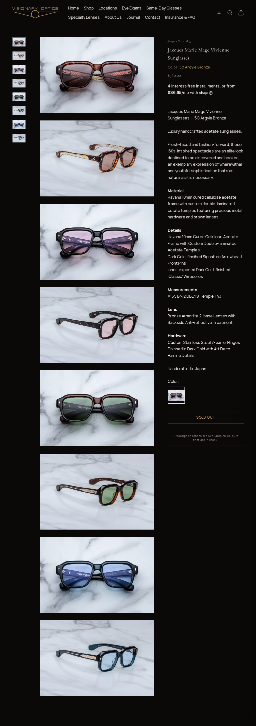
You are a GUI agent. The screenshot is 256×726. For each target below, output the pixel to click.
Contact (152, 17)
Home (73, 8)
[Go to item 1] (19, 42)
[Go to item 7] (19, 124)
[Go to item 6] (19, 110)
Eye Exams (132, 8)
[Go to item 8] (19, 138)
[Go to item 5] (19, 97)
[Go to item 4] (19, 83)
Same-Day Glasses (164, 8)
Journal (133, 17)
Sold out (206, 417)
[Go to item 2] (19, 56)
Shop (89, 8)
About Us (113, 17)
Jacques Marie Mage (180, 41)
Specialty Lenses (84, 17)
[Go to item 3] (19, 69)
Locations (108, 8)
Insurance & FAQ (180, 17)
